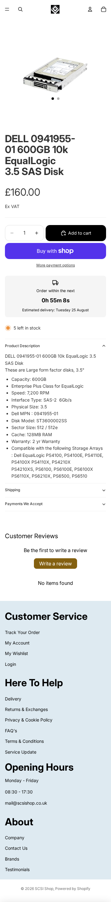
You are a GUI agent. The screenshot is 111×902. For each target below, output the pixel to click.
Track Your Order (22, 632)
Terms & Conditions (24, 741)
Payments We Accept (24, 503)
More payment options (55, 265)
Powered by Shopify (72, 888)
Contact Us (16, 848)
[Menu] (7, 9)
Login (10, 663)
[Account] (90, 9)
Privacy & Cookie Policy (28, 719)
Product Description (22, 345)
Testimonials (17, 869)
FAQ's (11, 730)
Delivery (13, 698)
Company (14, 837)
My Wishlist (16, 653)
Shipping (12, 489)
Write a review (55, 563)
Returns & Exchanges (26, 709)
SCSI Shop (44, 888)
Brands (12, 858)
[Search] (20, 9)
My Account (17, 642)
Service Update (20, 751)
